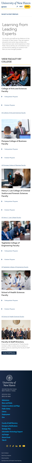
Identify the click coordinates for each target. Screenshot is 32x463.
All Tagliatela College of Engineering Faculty (14, 267)
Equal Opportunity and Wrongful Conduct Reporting (11, 460)
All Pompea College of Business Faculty (13, 165)
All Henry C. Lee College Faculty (11, 217)
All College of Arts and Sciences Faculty (13, 113)
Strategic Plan (6, 429)
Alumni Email (6, 437)
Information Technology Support (12, 432)
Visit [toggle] (21, 6)
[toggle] (17, 6)
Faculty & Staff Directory (9, 353)
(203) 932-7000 (6, 394)
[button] (4, 7)
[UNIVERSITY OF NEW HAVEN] (16, 381)
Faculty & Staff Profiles (9, 14)
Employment (6, 414)
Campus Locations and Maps (11, 406)
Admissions (5, 400)
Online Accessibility (5, 458)
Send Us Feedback (4, 453)
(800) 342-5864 (6, 396)
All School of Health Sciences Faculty (12, 316)
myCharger (5, 434)
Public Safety (6, 409)
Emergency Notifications (9, 426)
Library (4, 411)
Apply (27, 6)
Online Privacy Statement (6, 455)
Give (3, 417)
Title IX (4, 440)
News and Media (7, 403)
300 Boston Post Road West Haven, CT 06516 (9, 390)
